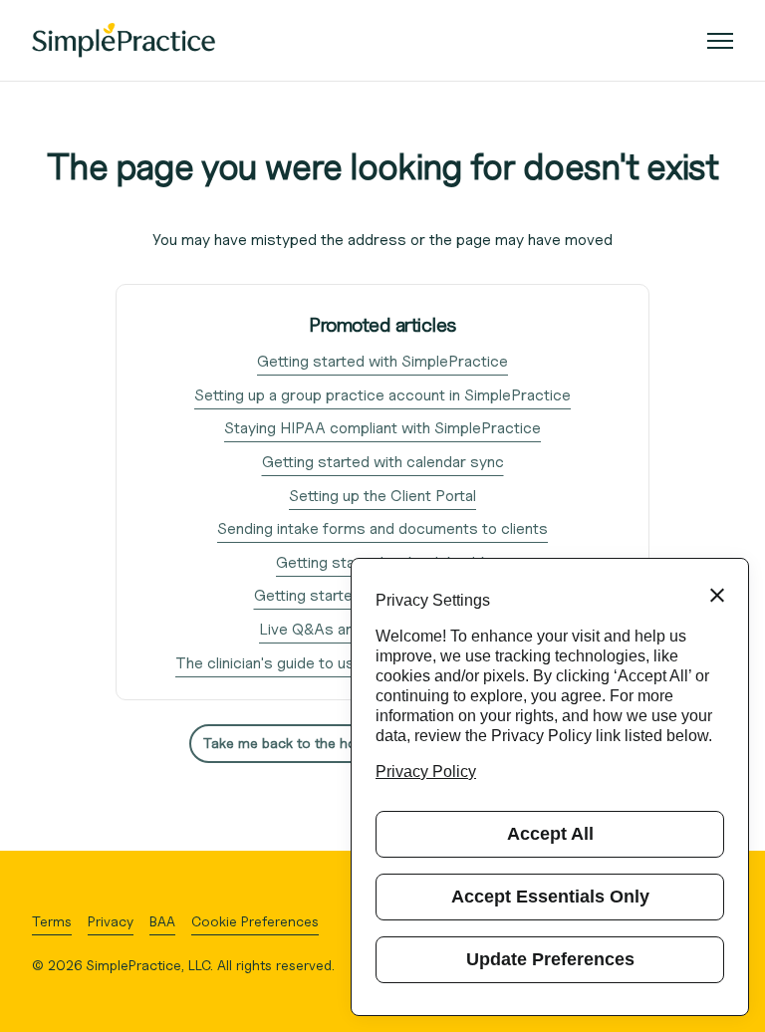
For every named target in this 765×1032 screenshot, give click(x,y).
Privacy (110, 920)
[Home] (123, 40)
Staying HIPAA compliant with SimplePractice (382, 427)
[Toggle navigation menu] (720, 41)
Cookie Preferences (255, 920)
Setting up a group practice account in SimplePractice (382, 395)
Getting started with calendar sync (383, 461)
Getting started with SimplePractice (382, 361)
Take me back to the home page (307, 742)
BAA (162, 920)
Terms (52, 920)
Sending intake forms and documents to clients (382, 528)
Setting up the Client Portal (382, 495)
